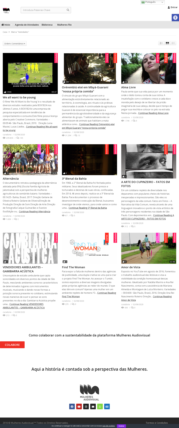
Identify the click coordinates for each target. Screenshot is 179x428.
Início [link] (7, 24)
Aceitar (121, 426)
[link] (175, 17)
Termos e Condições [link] (157, 422)
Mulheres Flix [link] (64, 24)
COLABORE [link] (12, 345)
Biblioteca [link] (47, 24)
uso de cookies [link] (109, 426)
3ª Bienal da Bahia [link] (74, 178)
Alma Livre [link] (128, 87)
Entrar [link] (174, 7)
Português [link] (150, 2)
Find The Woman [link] (73, 267)
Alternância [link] (11, 178)
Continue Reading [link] (153, 113)
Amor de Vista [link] (130, 267)
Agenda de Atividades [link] (27, 24)
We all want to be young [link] (19, 97)
